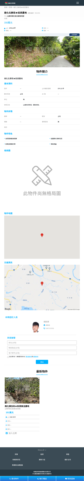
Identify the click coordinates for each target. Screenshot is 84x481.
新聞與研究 (16, 459)
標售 (67, 454)
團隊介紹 (42, 459)
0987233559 (50, 328)
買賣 (10, 7)
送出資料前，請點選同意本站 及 (23, 356)
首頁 (5, 7)
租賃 (42, 454)
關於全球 (68, 459)
